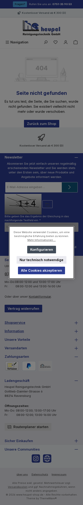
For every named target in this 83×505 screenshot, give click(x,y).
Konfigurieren (41, 249)
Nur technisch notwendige (41, 260)
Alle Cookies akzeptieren (41, 270)
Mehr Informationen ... (41, 240)
